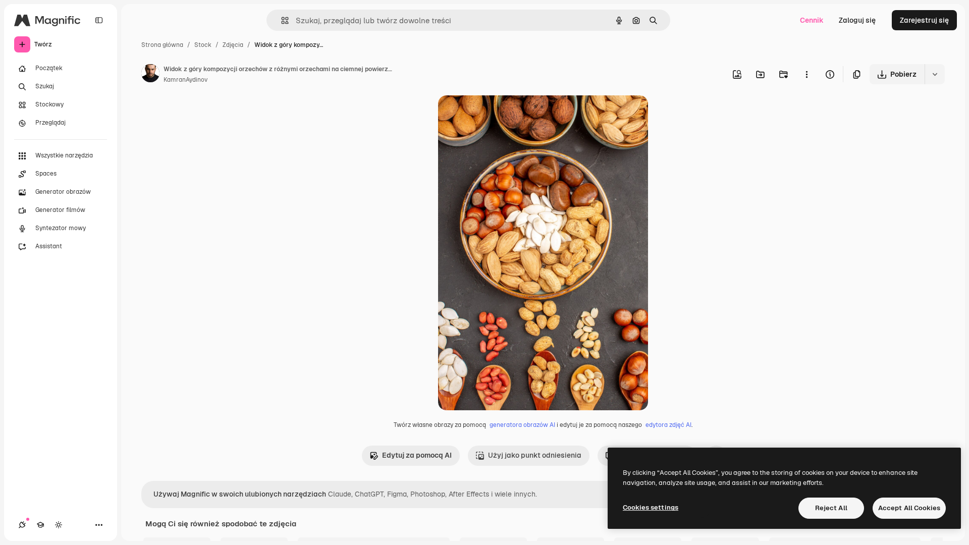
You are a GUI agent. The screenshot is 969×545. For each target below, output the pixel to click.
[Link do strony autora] (150, 74)
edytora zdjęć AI (668, 425)
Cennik (812, 20)
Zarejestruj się (924, 20)
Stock (202, 45)
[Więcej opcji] (806, 74)
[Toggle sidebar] (99, 20)
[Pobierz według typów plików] (935, 74)
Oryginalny (508, 115)
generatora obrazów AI (522, 425)
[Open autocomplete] (281, 20)
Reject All (831, 508)
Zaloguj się (857, 20)
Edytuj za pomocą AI (417, 455)
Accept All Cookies (909, 508)
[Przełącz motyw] (58, 525)
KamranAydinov (185, 80)
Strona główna (162, 45)
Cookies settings (650, 507)
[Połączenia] (22, 525)
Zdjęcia (233, 45)
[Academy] (40, 525)
